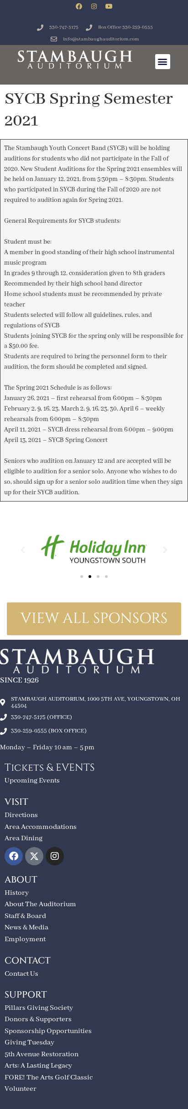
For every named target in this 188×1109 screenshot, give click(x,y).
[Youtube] (109, 6)
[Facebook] (79, 6)
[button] (162, 61)
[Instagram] (94, 6)
